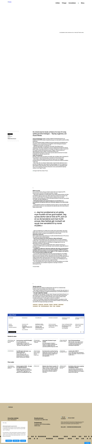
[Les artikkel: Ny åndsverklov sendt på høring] (46, 353)
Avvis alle (23, 440)
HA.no (35, 145)
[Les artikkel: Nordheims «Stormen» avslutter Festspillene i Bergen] (72, 368)
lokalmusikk (55, 304)
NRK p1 (51, 306)
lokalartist (50, 304)
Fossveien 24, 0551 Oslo (41, 419)
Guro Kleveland (12, 419)
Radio (54, 306)
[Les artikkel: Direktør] (14, 323)
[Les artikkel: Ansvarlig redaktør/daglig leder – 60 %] (27, 323)
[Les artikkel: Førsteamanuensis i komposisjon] (67, 323)
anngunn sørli (40, 304)
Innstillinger (9, 440)
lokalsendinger (60, 304)
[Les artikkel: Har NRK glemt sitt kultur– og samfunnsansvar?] (20, 353)
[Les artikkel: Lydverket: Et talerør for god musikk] (46, 343)
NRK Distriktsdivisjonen (45, 306)
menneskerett (35, 306)
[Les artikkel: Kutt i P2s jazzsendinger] (72, 343)
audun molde (46, 304)
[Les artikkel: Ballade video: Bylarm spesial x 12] (46, 368)
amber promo (35, 304)
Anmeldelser (72, 3)
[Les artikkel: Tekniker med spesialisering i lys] (41, 323)
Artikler (58, 3)
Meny (82, 3)
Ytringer (64, 3)
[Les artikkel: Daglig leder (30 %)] (54, 323)
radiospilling (58, 306)
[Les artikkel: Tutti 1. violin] (81, 323)
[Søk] (78, 3)
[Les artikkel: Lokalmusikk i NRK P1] (72, 353)
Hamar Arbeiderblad (37, 138)
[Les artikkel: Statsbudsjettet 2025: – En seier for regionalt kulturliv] (20, 368)
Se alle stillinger (12, 331)
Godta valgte (16, 440)
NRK (39, 306)
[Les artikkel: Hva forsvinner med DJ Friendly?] (20, 343)
